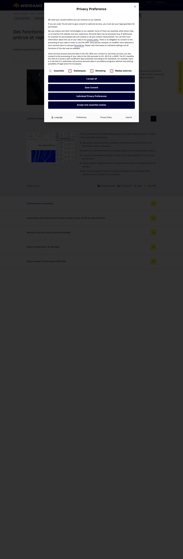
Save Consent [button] (91, 87)
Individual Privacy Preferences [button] (91, 96)
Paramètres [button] (79, 45)
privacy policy (92, 39)
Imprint (129, 117)
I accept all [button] (91, 79)
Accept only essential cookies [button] (91, 105)
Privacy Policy (106, 117)
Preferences (81, 117)
